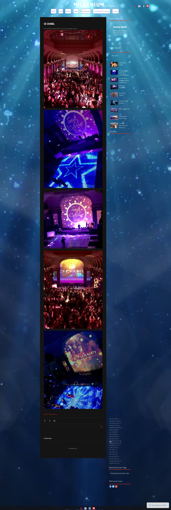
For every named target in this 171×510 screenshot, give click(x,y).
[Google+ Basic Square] (116, 485)
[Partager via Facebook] (45, 421)
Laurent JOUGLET (76, 509)
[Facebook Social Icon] (143, 6)
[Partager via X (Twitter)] (50, 421)
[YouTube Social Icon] (147, 6)
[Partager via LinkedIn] (54, 421)
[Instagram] (135, 6)
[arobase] (139, 6)
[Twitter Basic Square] (113, 485)
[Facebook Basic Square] (110, 485)
